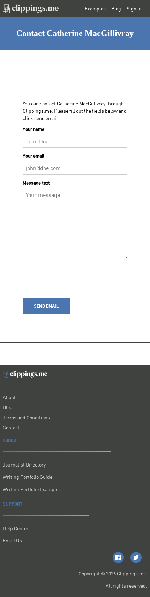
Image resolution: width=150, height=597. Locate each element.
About (9, 397)
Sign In (134, 9)
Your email (33, 156)
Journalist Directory (24, 465)
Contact (11, 428)
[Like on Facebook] (118, 557)
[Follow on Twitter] (136, 557)
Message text (36, 182)
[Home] (31, 9)
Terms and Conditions (26, 417)
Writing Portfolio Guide (27, 477)
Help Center (16, 528)
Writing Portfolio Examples (32, 489)
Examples (95, 9)
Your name (33, 129)
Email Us (12, 540)
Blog (116, 9)
